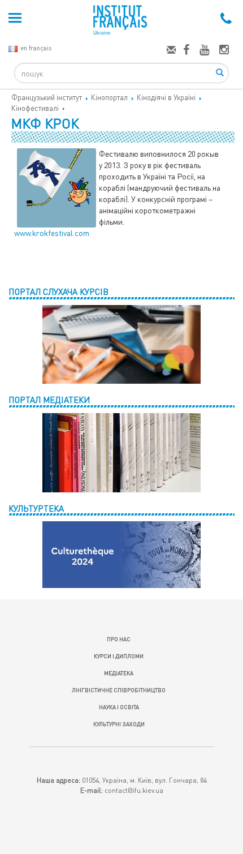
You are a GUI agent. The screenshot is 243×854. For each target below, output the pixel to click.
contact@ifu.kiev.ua (134, 790)
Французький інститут (46, 97)
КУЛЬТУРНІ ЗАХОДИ (119, 723)
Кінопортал (109, 97)
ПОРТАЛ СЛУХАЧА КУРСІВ (58, 291)
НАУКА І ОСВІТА (119, 706)
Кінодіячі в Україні (166, 97)
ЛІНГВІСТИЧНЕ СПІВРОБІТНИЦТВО (119, 689)
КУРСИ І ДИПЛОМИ (119, 656)
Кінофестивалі (35, 108)
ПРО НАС (119, 639)
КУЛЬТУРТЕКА (36, 508)
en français (35, 48)
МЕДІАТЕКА (118, 673)
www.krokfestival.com (51, 233)
